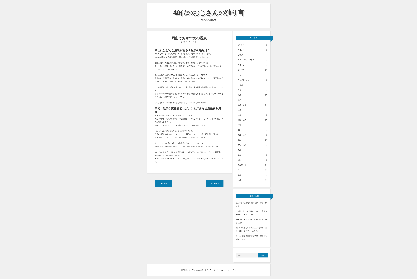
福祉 (239, 150)
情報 (239, 125)
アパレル (241, 45)
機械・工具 (242, 135)
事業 (239, 90)
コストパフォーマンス (246, 60)
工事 (239, 110)
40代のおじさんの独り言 (208, 12)
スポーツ (241, 65)
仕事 (239, 95)
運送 (239, 180)
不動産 (240, 85)
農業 (239, 175)
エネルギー (242, 50)
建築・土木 (242, 120)
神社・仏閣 (242, 145)
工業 (239, 115)
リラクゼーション (244, 80)
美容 (239, 155)
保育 (239, 100)
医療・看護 (242, 105)
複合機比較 (242, 165)
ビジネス (241, 70)
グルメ (240, 55)
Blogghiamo (223, 270)
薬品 (239, 160)
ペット (240, 75)
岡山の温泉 (159, 57)
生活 (239, 140)
